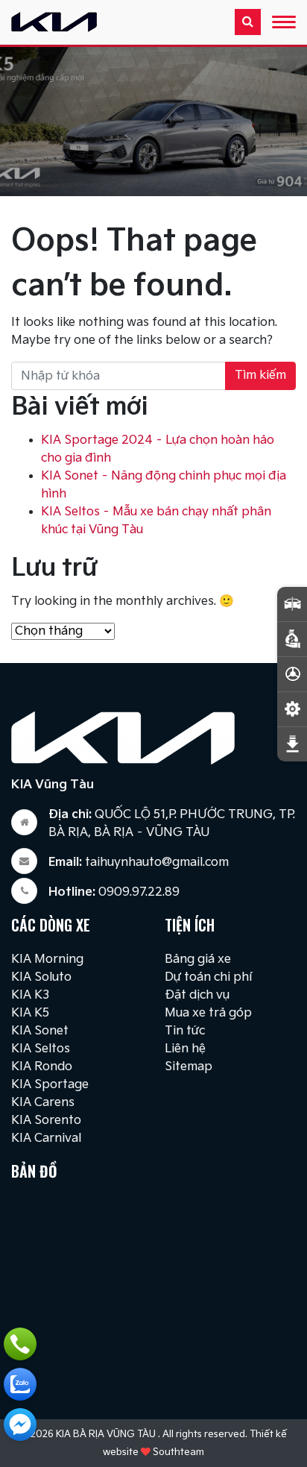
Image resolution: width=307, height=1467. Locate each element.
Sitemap (188, 1067)
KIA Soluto (41, 977)
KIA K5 (30, 1013)
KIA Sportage (50, 1085)
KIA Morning (47, 959)
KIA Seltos (40, 1049)
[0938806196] (20, 1384)
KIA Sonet (40, 1031)
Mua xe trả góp (208, 1013)
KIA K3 (30, 995)
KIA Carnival (46, 1138)
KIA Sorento (46, 1120)
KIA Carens (43, 1103)
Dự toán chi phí (208, 977)
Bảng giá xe (198, 959)
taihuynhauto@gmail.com (138, 862)
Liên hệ (185, 1049)
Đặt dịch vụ (197, 995)
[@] (20, 1424)
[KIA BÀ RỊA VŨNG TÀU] (54, 20)
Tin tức (185, 1031)
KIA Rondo (41, 1067)
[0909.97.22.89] (20, 1344)
